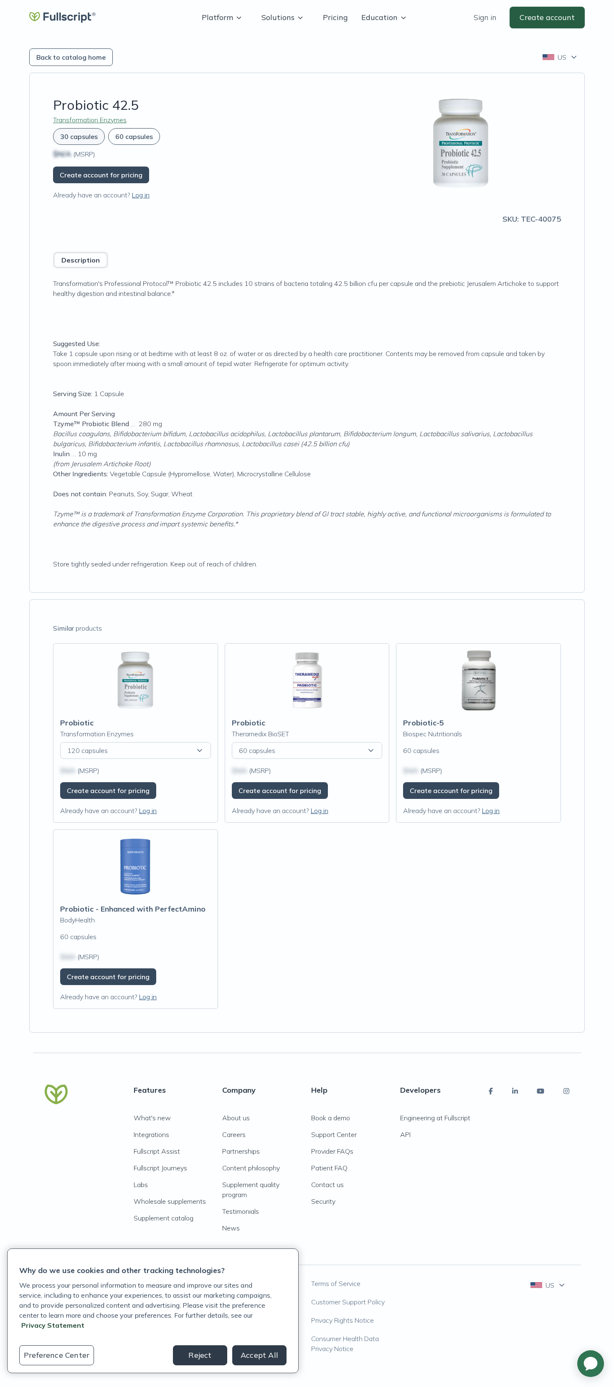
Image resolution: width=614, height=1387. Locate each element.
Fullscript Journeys (160, 1168)
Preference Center (56, 1355)
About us (236, 1118)
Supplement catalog (163, 1218)
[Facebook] (491, 1091)
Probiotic (77, 723)
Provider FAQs (332, 1151)
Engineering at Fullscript (435, 1118)
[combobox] (560, 57)
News (231, 1228)
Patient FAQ (329, 1168)
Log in (141, 195)
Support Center (334, 1134)
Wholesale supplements (170, 1201)
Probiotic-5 (423, 723)
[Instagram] (566, 1091)
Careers (234, 1134)
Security (323, 1201)
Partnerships (241, 1151)
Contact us (327, 1184)
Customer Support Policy (348, 1302)
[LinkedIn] (515, 1091)
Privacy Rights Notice (342, 1320)
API (405, 1134)
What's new (152, 1118)
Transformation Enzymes (90, 120)
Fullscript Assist (157, 1151)
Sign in (485, 17)
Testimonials (240, 1211)
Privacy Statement (52, 1325)
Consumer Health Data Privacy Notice (345, 1343)
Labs (141, 1184)
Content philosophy (251, 1168)
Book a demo (330, 1118)
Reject (199, 1355)
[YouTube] (540, 1091)
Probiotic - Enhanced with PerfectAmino (133, 909)
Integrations (151, 1134)
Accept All (259, 1355)
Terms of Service (335, 1283)
